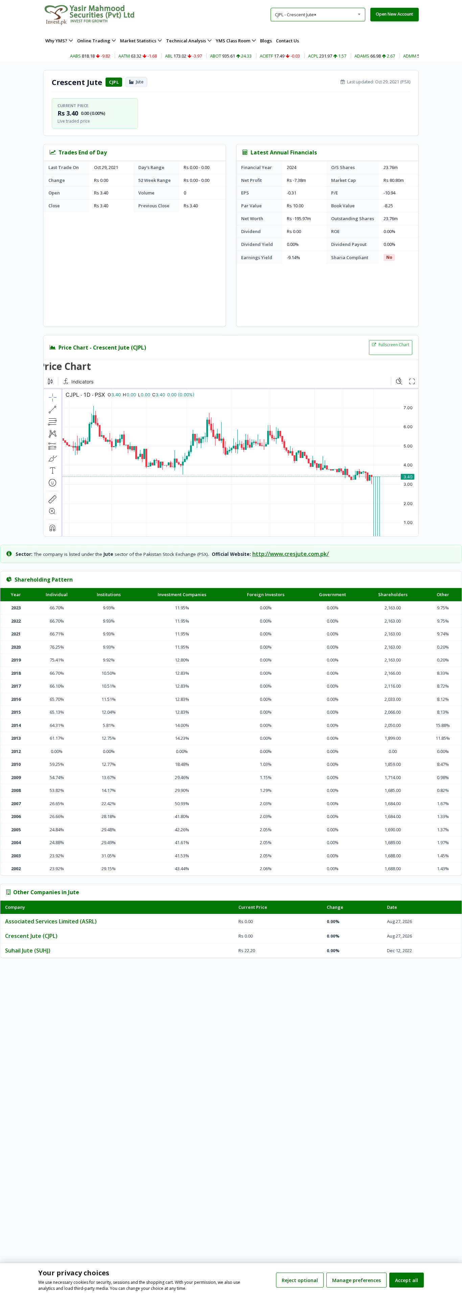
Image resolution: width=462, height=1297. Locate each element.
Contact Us (287, 41)
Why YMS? (56, 41)
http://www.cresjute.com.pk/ (290, 554)
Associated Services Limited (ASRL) (51, 921)
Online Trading (93, 41)
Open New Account (394, 14)
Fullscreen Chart (393, 345)
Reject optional (300, 1280)
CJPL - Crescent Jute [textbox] (295, 15)
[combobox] (318, 14)
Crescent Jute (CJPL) (31, 936)
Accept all (406, 1280)
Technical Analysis (186, 41)
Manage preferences (356, 1280)
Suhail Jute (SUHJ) (27, 950)
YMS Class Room (233, 41)
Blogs (266, 41)
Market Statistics (138, 41)
